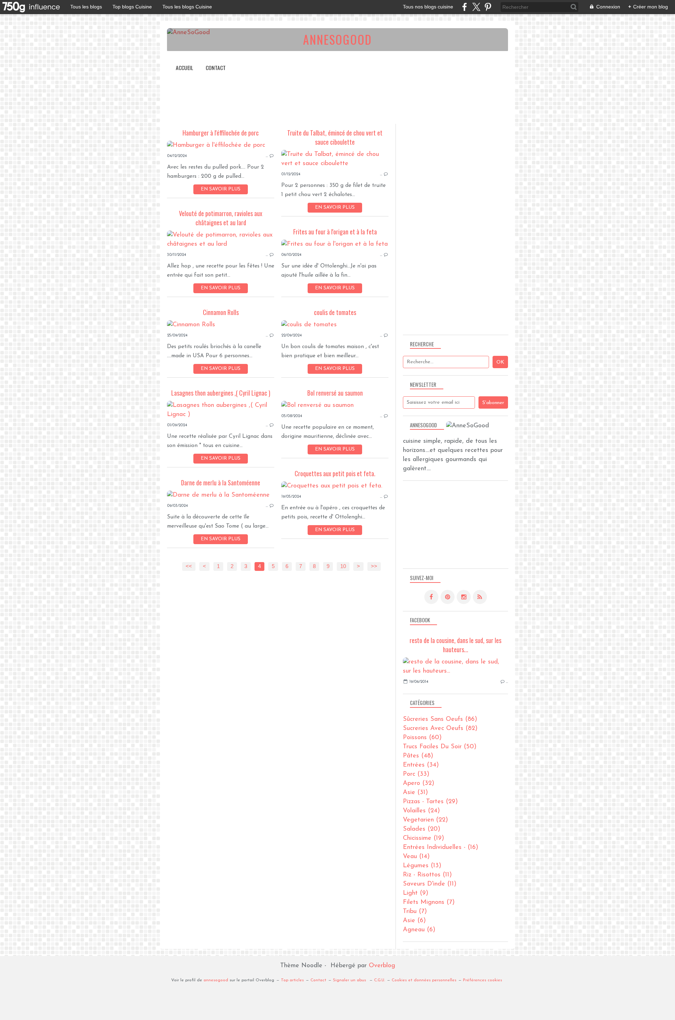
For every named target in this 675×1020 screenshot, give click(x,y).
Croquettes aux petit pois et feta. (335, 473)
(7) (429, 902)
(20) (421, 829)
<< (189, 566)
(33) (416, 774)
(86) (440, 719)
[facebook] (464, 7)
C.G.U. (379, 980)
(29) (430, 802)
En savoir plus (220, 189)
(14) (416, 857)
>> (374, 566)
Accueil (184, 67)
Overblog (382, 966)
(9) (415, 893)
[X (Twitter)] (476, 7)
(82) (440, 728)
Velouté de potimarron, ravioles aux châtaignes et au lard (220, 218)
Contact (216, 67)
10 (343, 566)
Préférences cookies (482, 980)
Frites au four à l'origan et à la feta (335, 231)
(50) (439, 747)
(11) (427, 875)
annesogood (216, 980)
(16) (440, 847)
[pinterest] (487, 7)
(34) (421, 765)
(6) (414, 921)
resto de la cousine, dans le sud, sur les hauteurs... (455, 645)
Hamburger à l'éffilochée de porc (220, 132)
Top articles (292, 980)
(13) (422, 866)
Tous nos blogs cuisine (428, 7)
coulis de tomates (335, 312)
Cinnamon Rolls (221, 312)
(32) (418, 783)
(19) (423, 838)
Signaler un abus (350, 980)
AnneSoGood (337, 39)
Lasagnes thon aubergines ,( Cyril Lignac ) (220, 392)
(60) (422, 738)
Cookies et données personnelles (424, 980)
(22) (425, 820)
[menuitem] (184, 68)
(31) (415, 792)
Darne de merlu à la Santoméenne (220, 482)
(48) (418, 756)
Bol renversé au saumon (335, 392)
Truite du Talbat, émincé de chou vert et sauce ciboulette (334, 137)
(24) (421, 811)
